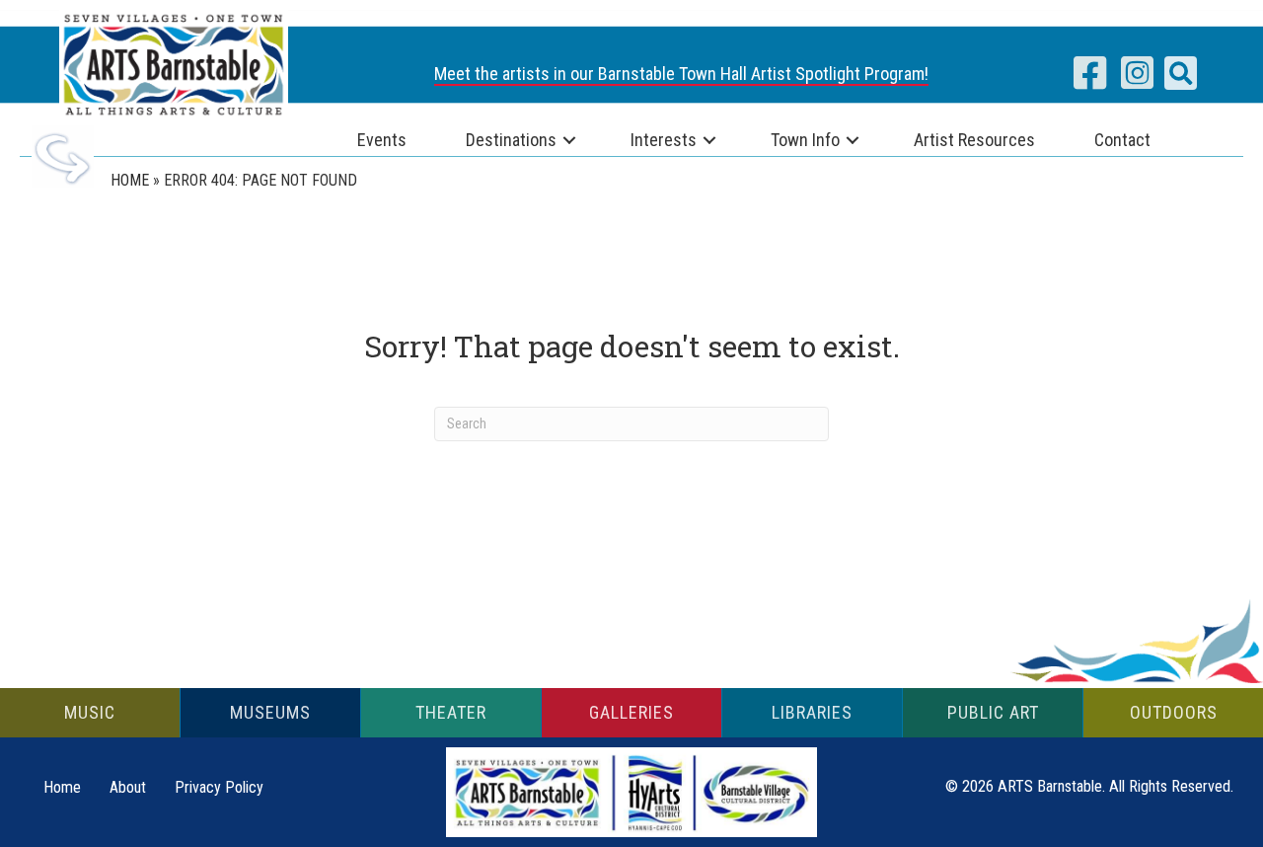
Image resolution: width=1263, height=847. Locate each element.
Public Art (993, 712)
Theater (450, 712)
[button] (1180, 73)
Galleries (631, 712)
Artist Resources (974, 139)
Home (130, 180)
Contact (1122, 139)
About (128, 787)
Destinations (511, 139)
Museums (270, 712)
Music (89, 712)
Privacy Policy (219, 787)
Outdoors (1174, 712)
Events (382, 139)
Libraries (812, 712)
